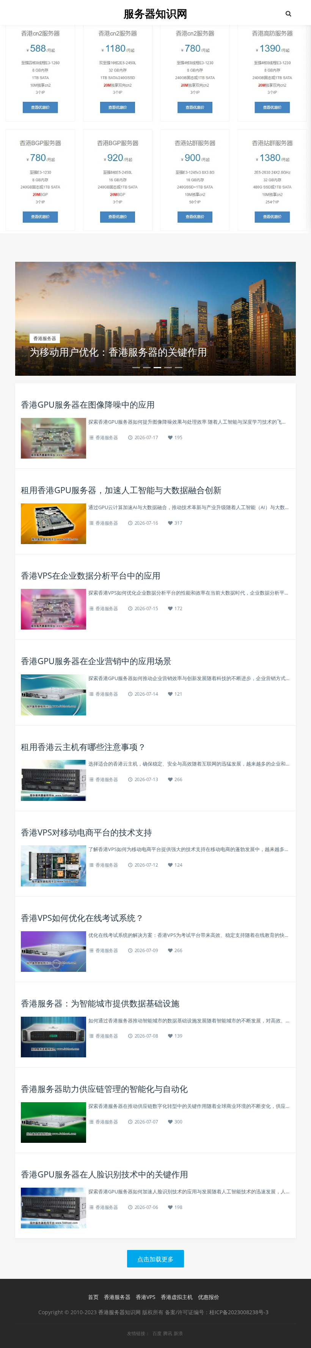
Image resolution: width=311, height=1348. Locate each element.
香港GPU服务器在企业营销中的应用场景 (96, 660)
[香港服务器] (155, 116)
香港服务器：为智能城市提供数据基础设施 (100, 1003)
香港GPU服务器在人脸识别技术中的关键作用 (104, 1174)
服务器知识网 (155, 13)
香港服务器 (107, 437)
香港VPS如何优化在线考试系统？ (82, 917)
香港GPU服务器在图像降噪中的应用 (88, 404)
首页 (93, 1297)
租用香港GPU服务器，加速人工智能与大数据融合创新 (121, 489)
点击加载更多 (155, 1259)
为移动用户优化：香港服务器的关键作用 (118, 352)
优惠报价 (208, 1297)
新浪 (178, 1333)
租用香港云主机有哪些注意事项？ (83, 746)
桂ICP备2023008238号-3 (239, 1312)
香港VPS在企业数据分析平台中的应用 (90, 575)
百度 (157, 1333)
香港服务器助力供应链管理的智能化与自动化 (104, 1088)
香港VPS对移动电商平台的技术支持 (86, 832)
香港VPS (146, 1297)
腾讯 (167, 1333)
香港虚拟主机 (177, 1297)
